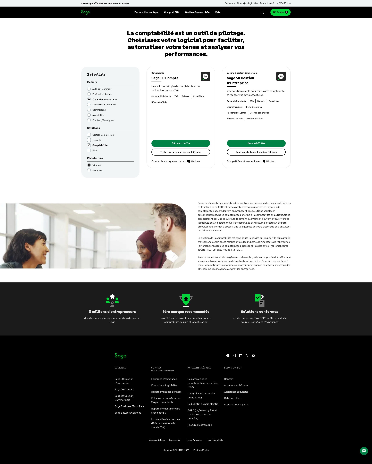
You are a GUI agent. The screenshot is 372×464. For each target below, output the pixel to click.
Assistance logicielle (236, 391)
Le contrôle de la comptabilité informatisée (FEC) (203, 383)
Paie (217, 12)
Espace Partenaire (194, 440)
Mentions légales (201, 450)
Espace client (175, 440)
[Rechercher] (262, 12)
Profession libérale (102, 94)
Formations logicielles (164, 385)
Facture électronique (146, 12)
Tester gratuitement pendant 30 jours (180, 152)
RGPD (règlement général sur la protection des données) (202, 414)
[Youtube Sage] (254, 355)
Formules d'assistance (164, 378)
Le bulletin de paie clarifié (203, 403)
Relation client (232, 398)
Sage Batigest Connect (128, 412)
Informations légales (236, 404)
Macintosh (97, 170)
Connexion (230, 3)
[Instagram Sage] (235, 355)
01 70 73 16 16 (285, 3)
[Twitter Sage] (247, 355)
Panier (282, 12)
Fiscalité (96, 140)
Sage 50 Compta (124, 389)
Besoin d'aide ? (267, 3)
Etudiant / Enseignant (103, 120)
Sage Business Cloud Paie (129, 406)
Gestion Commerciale (197, 12)
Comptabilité (171, 12)
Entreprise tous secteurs (104, 99)
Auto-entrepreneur (101, 88)
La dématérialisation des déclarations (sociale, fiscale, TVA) (165, 423)
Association (98, 115)
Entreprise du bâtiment (104, 104)
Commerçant (98, 109)
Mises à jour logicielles (247, 3)
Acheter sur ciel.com (236, 385)
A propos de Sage (157, 440)
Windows (96, 165)
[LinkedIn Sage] (241, 355)
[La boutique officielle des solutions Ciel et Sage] (85, 12)
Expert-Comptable (214, 440)
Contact (228, 378)
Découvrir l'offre (181, 143)
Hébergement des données (166, 391)
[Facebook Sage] (228, 355)
